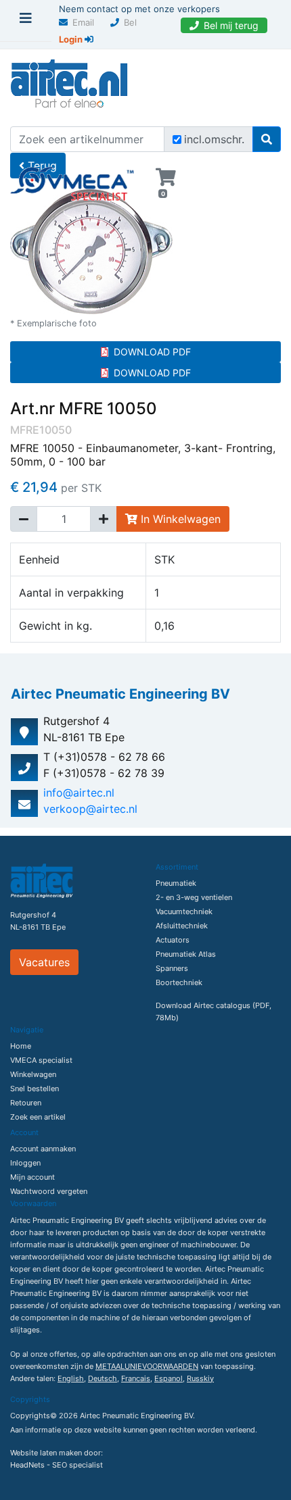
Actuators (172, 940)
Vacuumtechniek (184, 911)
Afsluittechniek (182, 925)
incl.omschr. (214, 139)
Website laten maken (46, 1452)
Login (72, 39)
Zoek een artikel (38, 1117)
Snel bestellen (34, 1088)
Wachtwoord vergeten (48, 1191)
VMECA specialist (41, 1060)
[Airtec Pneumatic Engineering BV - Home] (69, 82)
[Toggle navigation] (25, 21)
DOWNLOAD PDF (152, 351)
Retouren (25, 1102)
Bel (130, 22)
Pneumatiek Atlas (186, 954)
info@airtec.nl (78, 792)
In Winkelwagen (179, 519)
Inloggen (25, 1163)
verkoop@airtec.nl (90, 809)
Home (20, 1046)
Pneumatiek (176, 883)
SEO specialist (77, 1465)
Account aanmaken (43, 1148)
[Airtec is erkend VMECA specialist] (72, 178)
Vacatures (44, 962)
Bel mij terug (231, 25)
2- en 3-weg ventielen (194, 897)
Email (83, 22)
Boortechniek (179, 982)
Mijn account (32, 1177)
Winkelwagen (33, 1074)
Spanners (172, 968)
